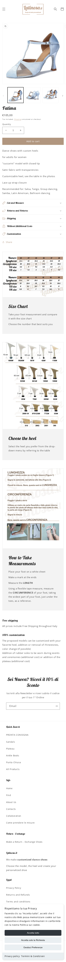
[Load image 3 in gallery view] (50, 95)
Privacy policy (12, 956)
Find (8, 795)
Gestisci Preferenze (33, 947)
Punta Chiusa (13, 762)
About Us (11, 802)
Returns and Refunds (18, 894)
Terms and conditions (18, 901)
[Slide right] (62, 95)
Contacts (11, 809)
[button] (3, 9)
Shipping (17, 119)
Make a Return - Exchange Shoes (24, 841)
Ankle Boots (12, 755)
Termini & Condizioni (33, 956)
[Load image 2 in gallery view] (33, 95)
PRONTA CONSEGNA (17, 734)
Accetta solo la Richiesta (33, 940)
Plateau (10, 748)
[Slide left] (3, 95)
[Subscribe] (56, 706)
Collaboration (13, 815)
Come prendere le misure (20, 822)
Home (9, 788)
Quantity (6, 124)
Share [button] (9, 242)
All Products (12, 769)
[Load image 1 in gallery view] (15, 95)
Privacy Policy (13, 887)
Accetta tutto (33, 933)
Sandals (10, 741)
